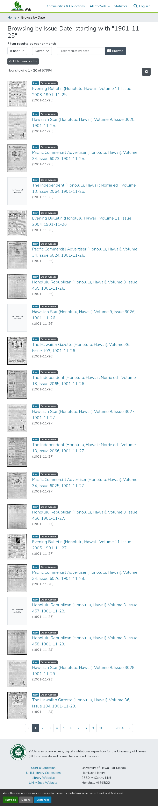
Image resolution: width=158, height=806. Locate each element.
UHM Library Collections (43, 773)
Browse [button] (117, 51)
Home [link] (11, 17)
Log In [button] (144, 6)
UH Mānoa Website (43, 782)
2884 (119, 728)
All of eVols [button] (98, 6)
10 (101, 728)
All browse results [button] (24, 61)
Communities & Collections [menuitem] (66, 6)
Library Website (43, 777)
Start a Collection (43, 768)
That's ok (10, 800)
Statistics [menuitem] (120, 6)
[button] (25, 6)
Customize (42, 800)
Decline (25, 800)
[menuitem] (99, 6)
